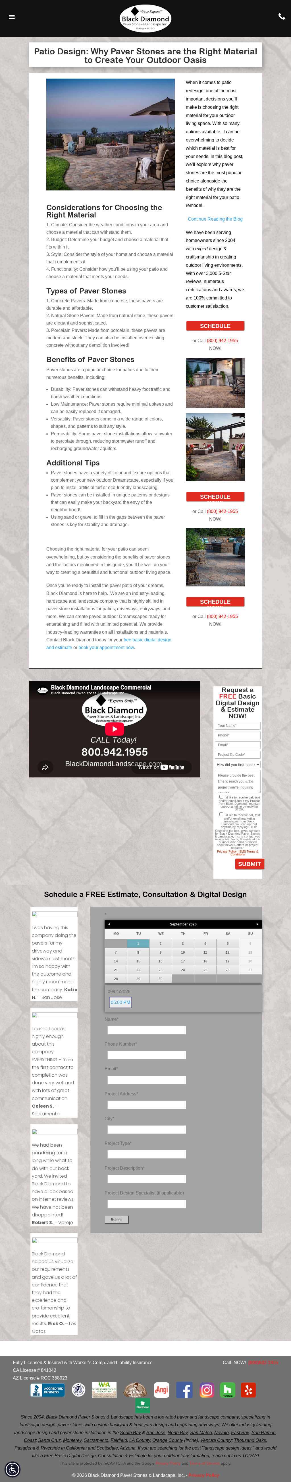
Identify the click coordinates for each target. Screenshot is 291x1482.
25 (205, 970)
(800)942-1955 (263, 1362)
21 (116, 970)
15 (138, 961)
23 (161, 970)
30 (161, 979)
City (109, 1118)
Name (112, 1019)
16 (161, 961)
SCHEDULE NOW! (215, 327)
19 (228, 961)
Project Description (125, 1168)
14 (116, 961)
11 (205, 953)
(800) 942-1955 (222, 340)
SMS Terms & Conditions (244, 853)
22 (138, 970)
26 (228, 970)
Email (111, 1068)
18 (205, 961)
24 (183, 970)
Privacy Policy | (227, 851)
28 (116, 979)
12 (228, 953)
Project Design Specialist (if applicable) (144, 1192)
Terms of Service (205, 1463)
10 (183, 953)
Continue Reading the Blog (215, 219)
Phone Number (121, 1044)
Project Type (118, 1143)
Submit (116, 1220)
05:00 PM (120, 1002)
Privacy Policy (168, 1463)
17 (183, 961)
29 (138, 979)
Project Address (121, 1093)
